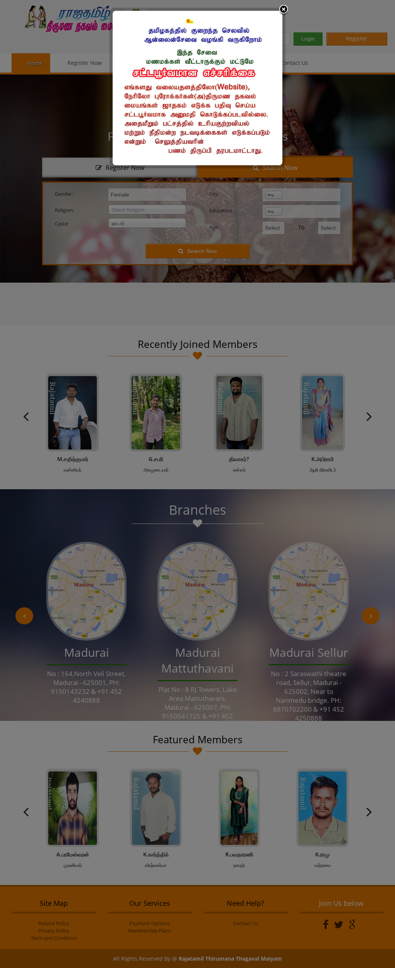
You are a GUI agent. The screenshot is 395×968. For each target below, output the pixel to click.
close (283, 10)
